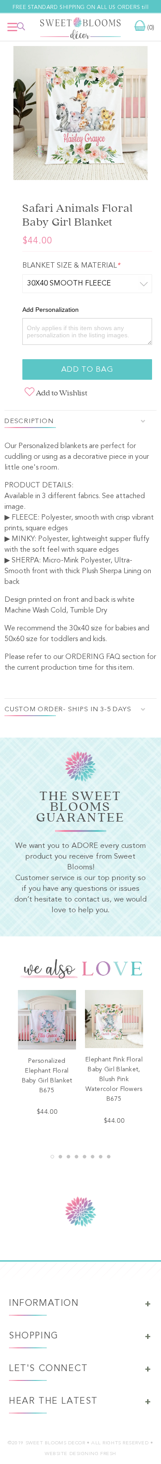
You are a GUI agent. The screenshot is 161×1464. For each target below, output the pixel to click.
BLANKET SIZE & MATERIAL (71, 265)
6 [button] (92, 1156)
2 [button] (60, 1156)
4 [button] (76, 1156)
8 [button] (108, 1156)
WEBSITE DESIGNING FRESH (80, 1453)
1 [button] (52, 1156)
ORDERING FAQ (92, 657)
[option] (80, 115)
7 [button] (100, 1156)
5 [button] (84, 1156)
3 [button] (68, 1156)
